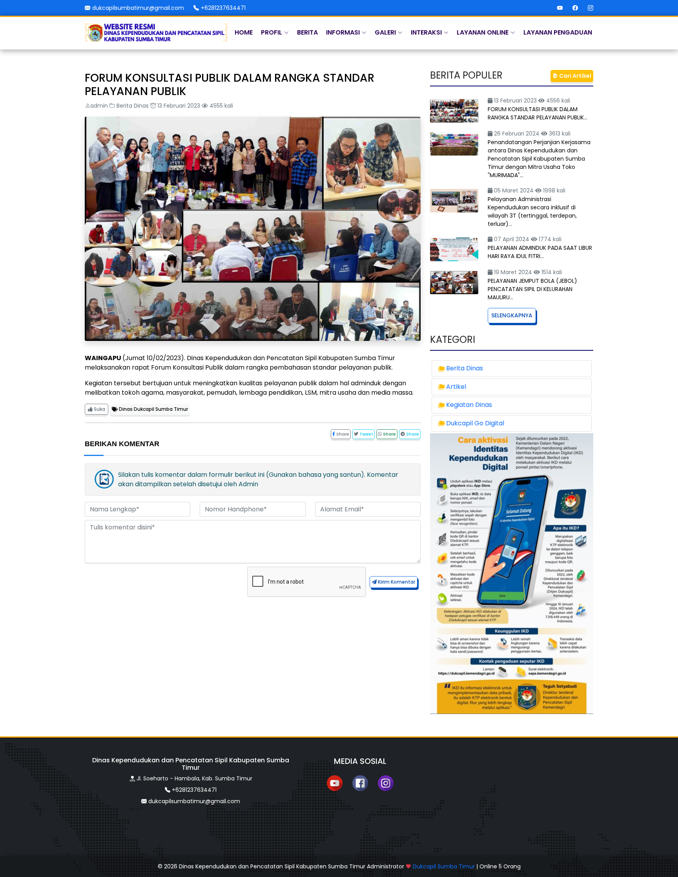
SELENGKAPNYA (511, 315)
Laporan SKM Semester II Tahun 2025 (264, 260)
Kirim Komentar (396, 582)
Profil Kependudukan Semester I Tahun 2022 (187, 173)
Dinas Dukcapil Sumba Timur (153, 409)
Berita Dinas (133, 106)
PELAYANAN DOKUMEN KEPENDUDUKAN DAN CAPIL (244, 208)
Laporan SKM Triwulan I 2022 (250, 225)
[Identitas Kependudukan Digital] (511, 573)
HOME (244, 32)
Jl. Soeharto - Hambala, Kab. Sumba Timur (194, 778)
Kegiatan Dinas (469, 404)
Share (342, 434)
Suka (99, 409)
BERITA (307, 32)
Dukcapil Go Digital (475, 423)
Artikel (456, 386)
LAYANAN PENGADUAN (557, 32)
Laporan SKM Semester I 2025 (253, 242)
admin (99, 106)
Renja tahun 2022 (219, 156)
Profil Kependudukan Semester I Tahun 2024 (188, 191)
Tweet (365, 434)
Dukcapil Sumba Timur (444, 866)
